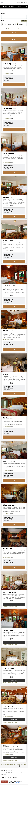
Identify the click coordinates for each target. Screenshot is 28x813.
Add (14, 84)
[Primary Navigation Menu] (2, 2)
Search (14, 39)
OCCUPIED (14, 604)
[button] (14, 17)
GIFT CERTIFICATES (12, 6)
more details (17, 782)
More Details (6, 73)
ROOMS (5, 6)
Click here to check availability (10, 606)
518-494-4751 (22, 2)
